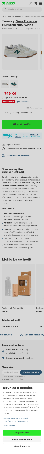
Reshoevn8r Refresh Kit (12, 308)
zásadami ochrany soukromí (14, 379)
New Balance (26, 21)
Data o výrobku (10, 326)
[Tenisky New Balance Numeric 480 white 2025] (5, 84)
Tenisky (18, 16)
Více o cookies (9, 426)
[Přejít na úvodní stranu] (3, 16)
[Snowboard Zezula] (8, 3)
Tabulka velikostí (11, 320)
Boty (9, 16)
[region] (22, 52)
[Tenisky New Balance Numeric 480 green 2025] (14, 84)
